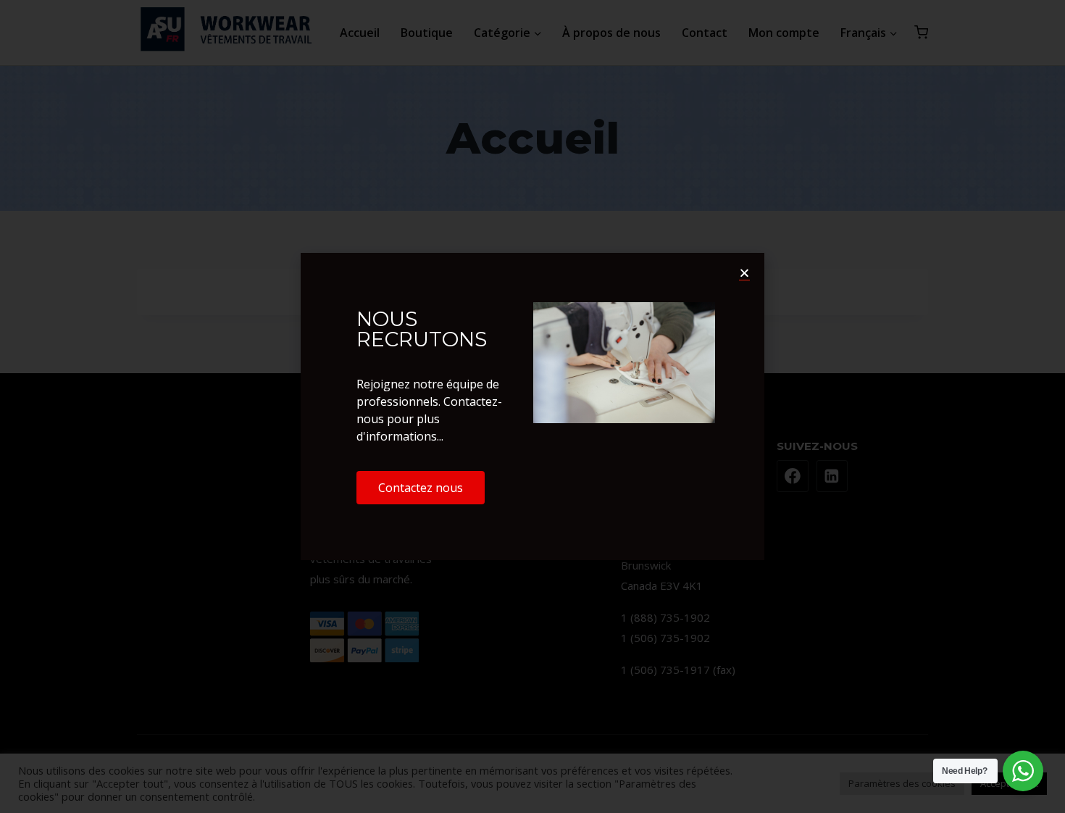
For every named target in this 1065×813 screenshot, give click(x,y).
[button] (744, 272)
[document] (532, 406)
